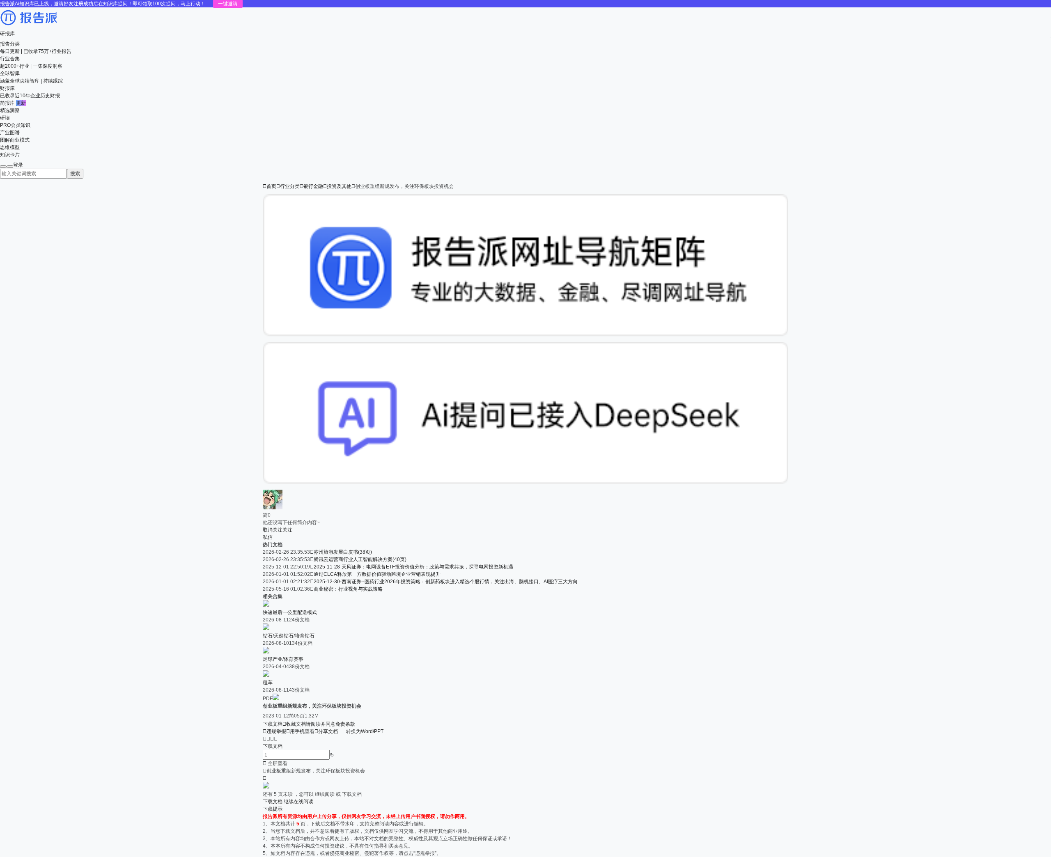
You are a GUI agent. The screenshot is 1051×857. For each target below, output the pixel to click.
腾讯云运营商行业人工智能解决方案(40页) (360, 559)
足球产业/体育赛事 (283, 659)
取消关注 (272, 530)
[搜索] (3, 166)
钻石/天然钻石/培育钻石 (288, 636)
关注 (287, 530)
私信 (268, 537)
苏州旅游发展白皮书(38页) (343, 552)
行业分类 (290, 186)
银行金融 (313, 186)
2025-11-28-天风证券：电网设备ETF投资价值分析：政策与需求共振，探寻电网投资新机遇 (413, 567)
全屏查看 (275, 763)
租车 (268, 682)
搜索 (75, 173)
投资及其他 (339, 186)
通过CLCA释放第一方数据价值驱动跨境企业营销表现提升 (377, 574)
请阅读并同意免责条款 (330, 724)
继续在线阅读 (298, 801)
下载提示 (272, 809)
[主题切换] (10, 166)
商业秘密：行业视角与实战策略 (348, 589)
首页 (269, 186)
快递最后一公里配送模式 (290, 612)
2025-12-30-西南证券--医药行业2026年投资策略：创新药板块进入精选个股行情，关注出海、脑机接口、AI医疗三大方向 (446, 581)
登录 (18, 165)
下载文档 (272, 724)
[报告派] (28, 26)
